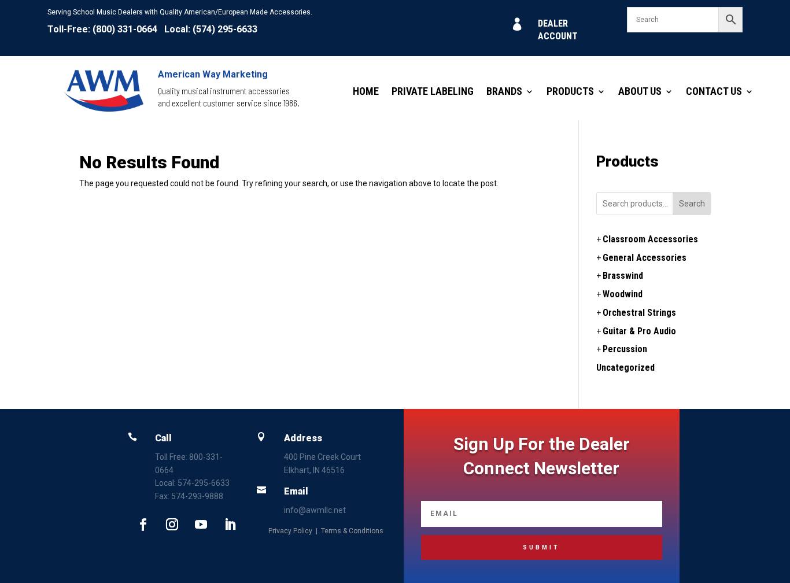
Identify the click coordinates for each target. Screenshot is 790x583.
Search (692, 203)
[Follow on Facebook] (142, 524)
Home (366, 92)
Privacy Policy (290, 531)
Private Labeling (433, 92)
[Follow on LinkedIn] (229, 524)
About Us (640, 92)
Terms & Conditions (352, 531)
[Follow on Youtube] (200, 524)
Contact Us (714, 92)
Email (296, 491)
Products (570, 92)
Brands (504, 92)
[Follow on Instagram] (171, 524)
